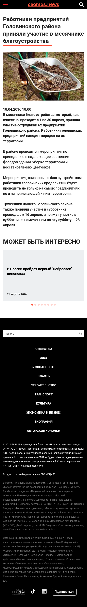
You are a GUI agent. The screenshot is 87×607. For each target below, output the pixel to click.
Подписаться (64, 591)
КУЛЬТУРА (43, 403)
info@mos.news (34, 465)
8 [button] (55, 305)
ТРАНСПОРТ (44, 394)
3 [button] (39, 305)
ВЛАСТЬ (44, 376)
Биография (44, 421)
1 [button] (32, 305)
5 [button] (45, 305)
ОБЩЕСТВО (43, 348)
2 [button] (35, 305)
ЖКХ (43, 357)
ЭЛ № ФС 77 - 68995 (14, 448)
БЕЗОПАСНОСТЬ (43, 367)
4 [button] (42, 305)
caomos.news (43, 4)
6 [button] (48, 305)
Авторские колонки (43, 430)
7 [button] (52, 305)
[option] (43, 275)
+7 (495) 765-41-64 (13, 465)
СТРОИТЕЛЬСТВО (43, 385)
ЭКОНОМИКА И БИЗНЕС (43, 412)
